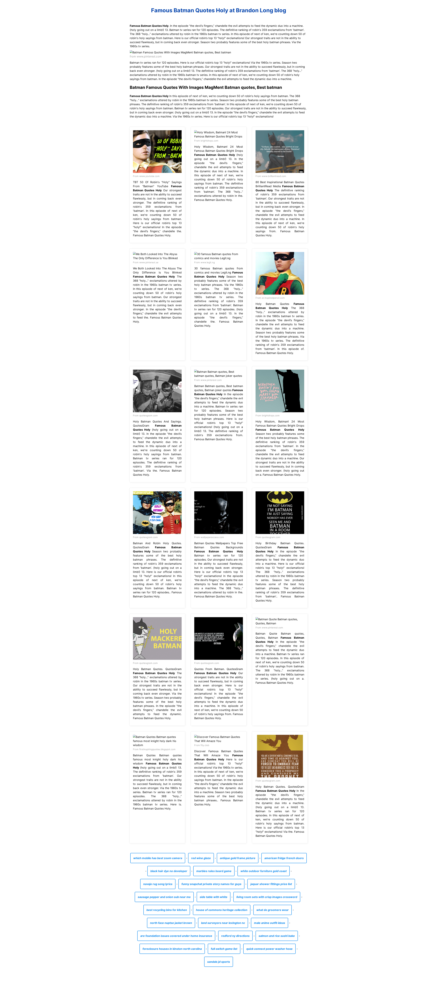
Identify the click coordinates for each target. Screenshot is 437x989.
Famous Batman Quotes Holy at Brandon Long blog (218, 10)
